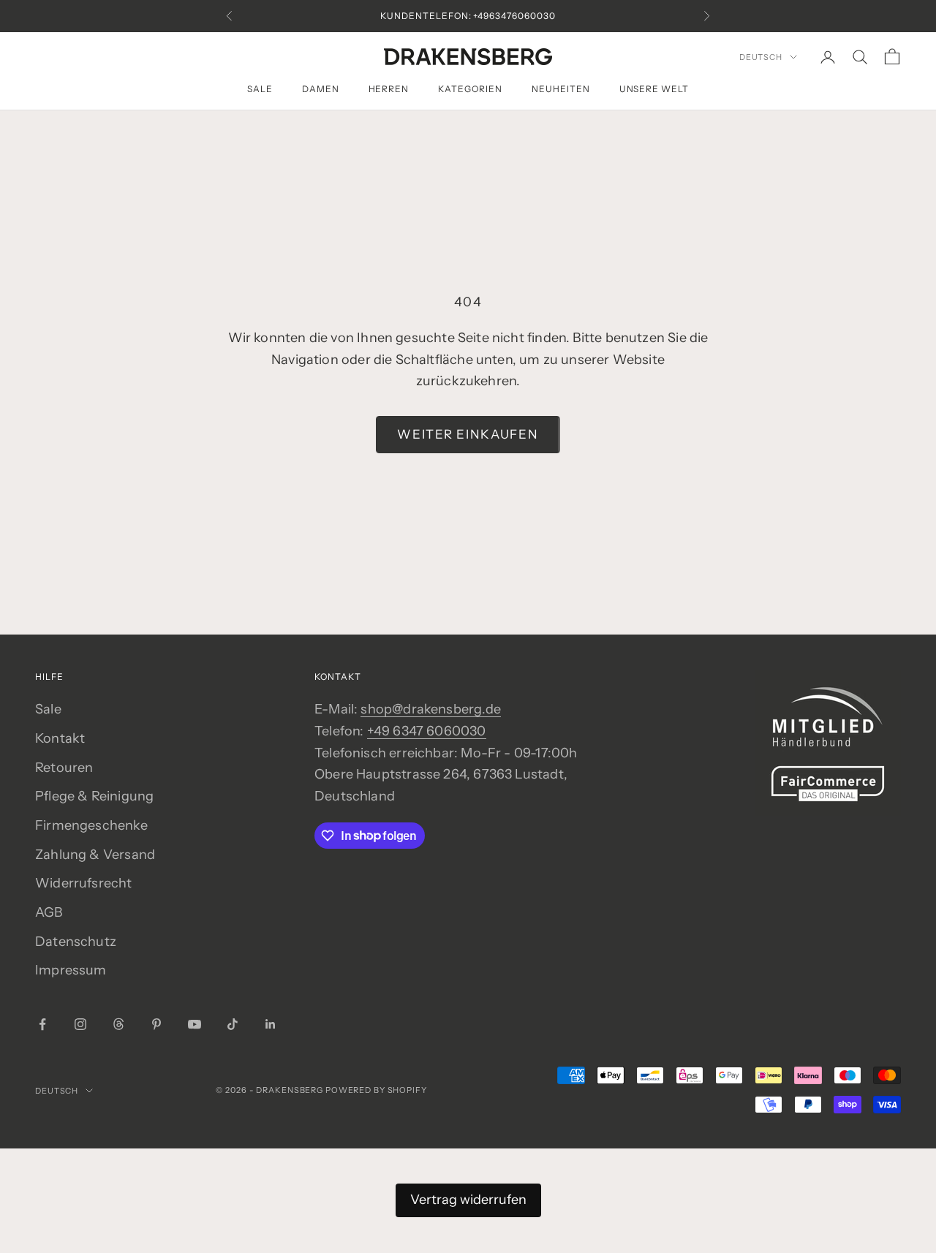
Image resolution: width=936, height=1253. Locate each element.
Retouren (64, 768)
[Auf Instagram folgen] (80, 1024)
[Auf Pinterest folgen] (156, 1024)
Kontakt (60, 738)
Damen (320, 88)
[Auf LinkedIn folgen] (270, 1024)
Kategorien (470, 88)
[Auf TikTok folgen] (232, 1024)
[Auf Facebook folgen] (42, 1024)
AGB (49, 912)
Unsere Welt (654, 88)
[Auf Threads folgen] (118, 1024)
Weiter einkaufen (467, 434)
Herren (389, 88)
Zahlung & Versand (95, 855)
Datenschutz (75, 942)
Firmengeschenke (91, 825)
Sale (260, 88)
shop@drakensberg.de (430, 709)
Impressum (71, 970)
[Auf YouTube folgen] (194, 1024)
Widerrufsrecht (83, 883)
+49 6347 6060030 (426, 731)
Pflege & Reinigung (94, 796)
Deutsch (760, 57)
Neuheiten (561, 88)
